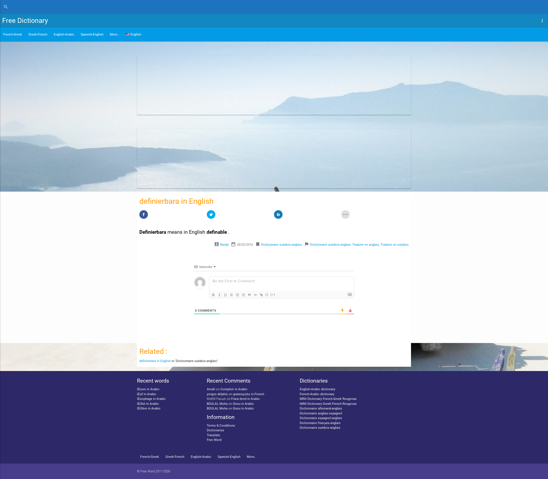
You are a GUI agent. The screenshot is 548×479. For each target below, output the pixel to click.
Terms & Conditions (221, 425)
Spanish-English (92, 34)
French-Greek (12, 34)
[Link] (261, 294)
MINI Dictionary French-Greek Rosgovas (328, 399)
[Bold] (213, 294)
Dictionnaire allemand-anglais (321, 408)
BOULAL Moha (217, 404)
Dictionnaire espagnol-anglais (321, 418)
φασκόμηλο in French (248, 394)
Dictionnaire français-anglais (320, 423)
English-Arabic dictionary (317, 389)
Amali (211, 389)
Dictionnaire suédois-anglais (281, 245)
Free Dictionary (25, 21)
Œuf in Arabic (146, 394)
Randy (224, 245)
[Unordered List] (243, 294)
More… (114, 34)
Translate (213, 435)
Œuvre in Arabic (148, 389)
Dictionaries (215, 430)
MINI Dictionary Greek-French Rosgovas (328, 404)
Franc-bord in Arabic (245, 399)
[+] (273, 294)
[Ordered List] (237, 294)
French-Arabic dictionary (317, 394)
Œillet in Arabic (148, 404)
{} (266, 294)
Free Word (214, 440)
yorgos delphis (217, 394)
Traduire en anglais (365, 245)
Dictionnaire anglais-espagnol (321, 413)
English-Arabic (64, 34)
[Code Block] (255, 294)
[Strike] (231, 294)
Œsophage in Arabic (151, 399)
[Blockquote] (249, 294)
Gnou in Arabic (243, 404)
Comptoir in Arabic (233, 389)
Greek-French (37, 34)
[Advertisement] (265, 85)
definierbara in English (155, 361)
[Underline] (225, 294)
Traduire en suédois (395, 245)
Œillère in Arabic (149, 408)
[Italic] (219, 294)
